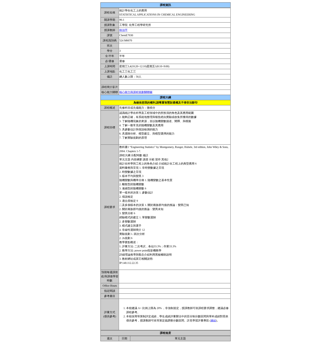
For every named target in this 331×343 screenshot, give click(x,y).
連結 (213, 320)
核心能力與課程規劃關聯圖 (135, 92)
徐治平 (123, 30)
